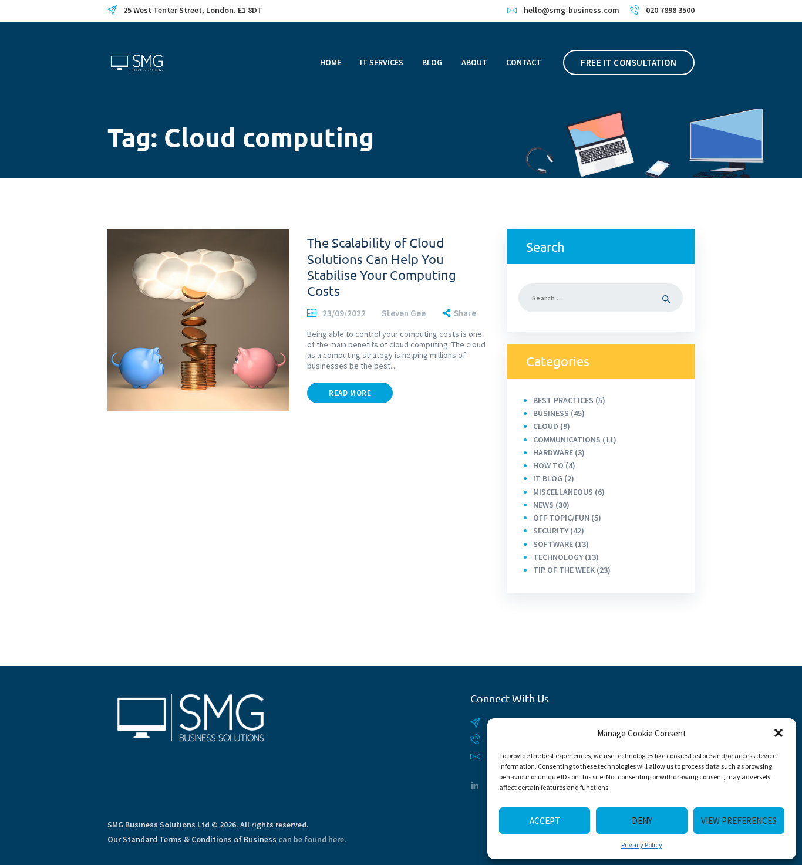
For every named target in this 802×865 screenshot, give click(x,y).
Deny (642, 820)
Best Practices (563, 400)
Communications (567, 439)
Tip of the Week (564, 570)
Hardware (553, 452)
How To (548, 465)
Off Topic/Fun (561, 517)
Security (550, 530)
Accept (545, 820)
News (543, 504)
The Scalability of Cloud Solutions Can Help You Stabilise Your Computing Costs (381, 266)
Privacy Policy (641, 844)
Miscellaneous (563, 491)
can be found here (311, 839)
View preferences (739, 820)
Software (553, 544)
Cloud (545, 426)
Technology (558, 557)
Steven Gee (404, 313)
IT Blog (547, 478)
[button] (778, 733)
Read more (350, 393)
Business (551, 413)
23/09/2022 (344, 313)
